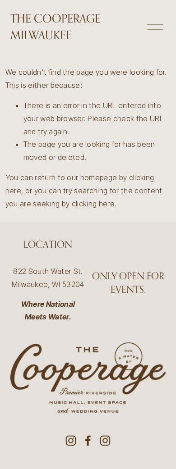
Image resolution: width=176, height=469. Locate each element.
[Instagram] (70, 440)
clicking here (93, 203)
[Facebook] (88, 440)
